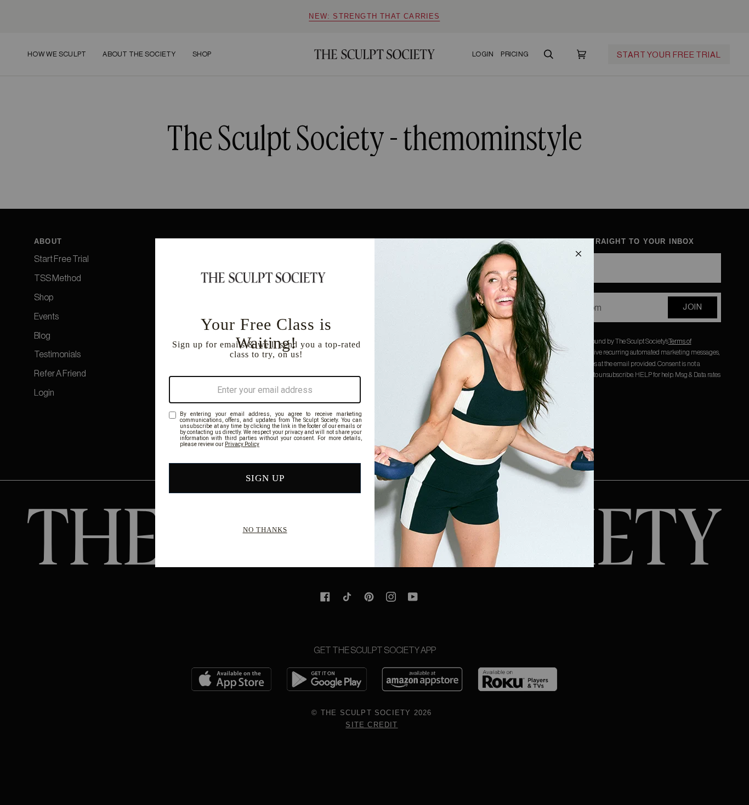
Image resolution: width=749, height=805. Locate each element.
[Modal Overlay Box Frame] (374, 402)
